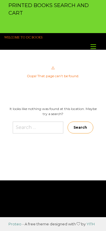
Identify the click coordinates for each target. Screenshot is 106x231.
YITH (90, 224)
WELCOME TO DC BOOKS (23, 37)
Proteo (14, 224)
